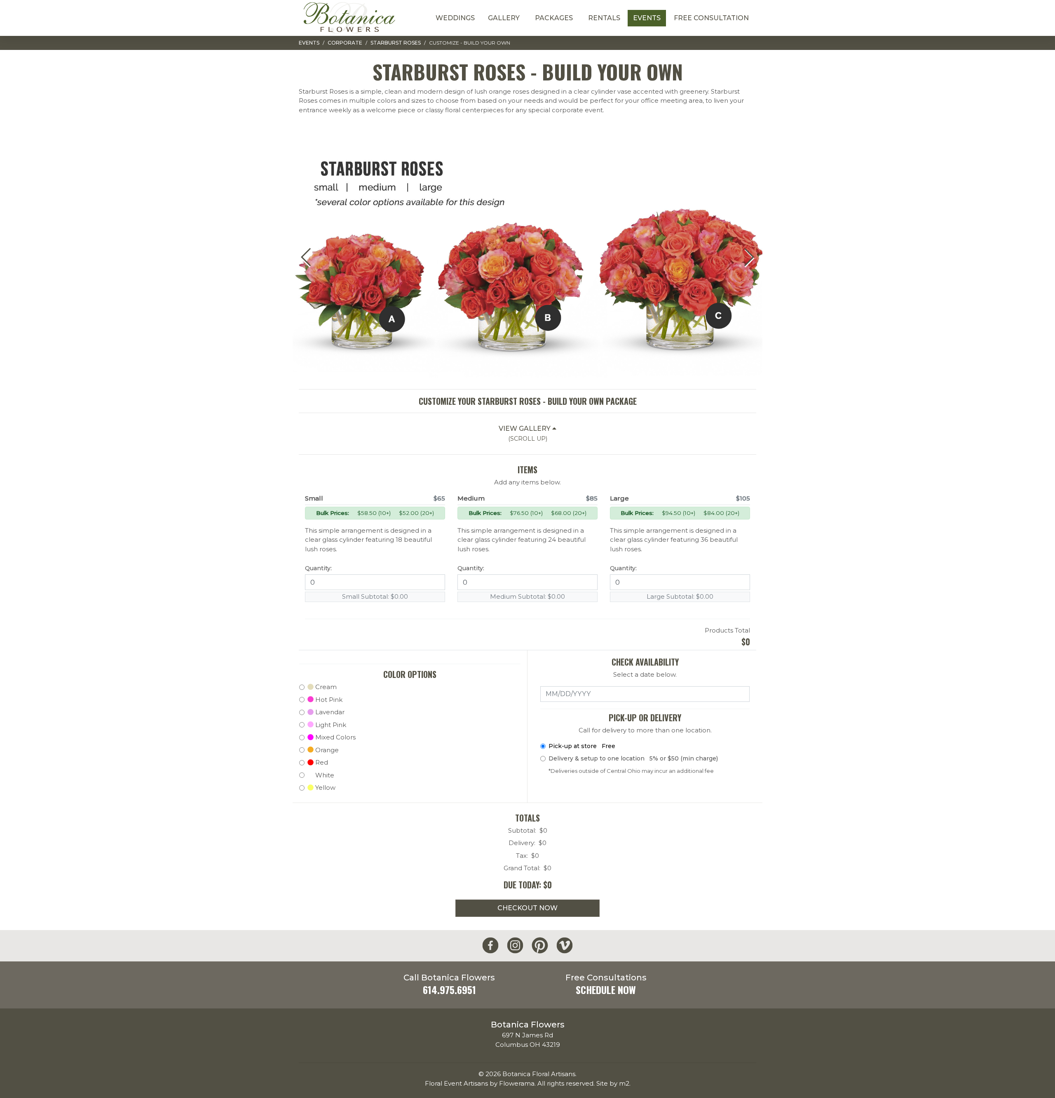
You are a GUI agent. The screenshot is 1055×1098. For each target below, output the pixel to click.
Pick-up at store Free (582, 746)
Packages (554, 18)
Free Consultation (711, 18)
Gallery (504, 18)
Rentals (604, 18)
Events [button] (647, 18)
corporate (345, 43)
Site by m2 (612, 1083)
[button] (748, 257)
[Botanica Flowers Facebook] (490, 945)
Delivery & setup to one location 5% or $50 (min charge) (633, 758)
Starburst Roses (395, 43)
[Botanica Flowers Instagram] (515, 945)
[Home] (349, 18)
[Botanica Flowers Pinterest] (540, 945)
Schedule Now (606, 990)
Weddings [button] (455, 18)
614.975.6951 (449, 990)
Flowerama (517, 1083)
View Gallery (525, 433)
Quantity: (318, 568)
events (309, 43)
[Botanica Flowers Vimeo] (564, 945)
